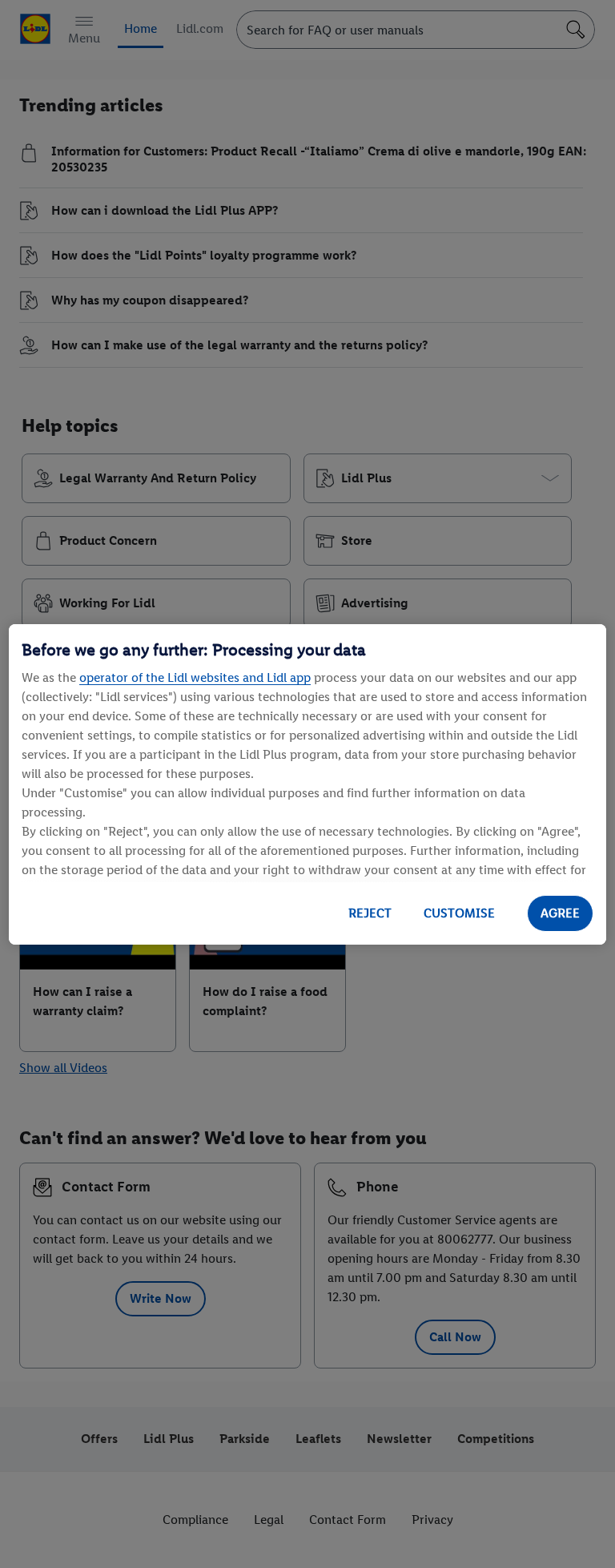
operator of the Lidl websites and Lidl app (195, 677)
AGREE (560, 913)
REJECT (370, 913)
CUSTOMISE (459, 913)
